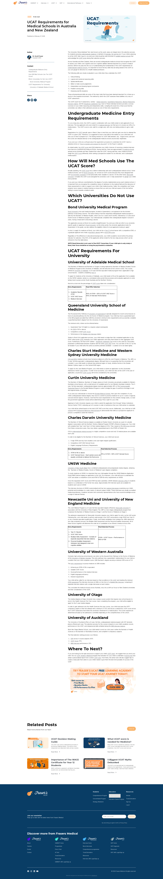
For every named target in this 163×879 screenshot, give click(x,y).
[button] (34, 3)
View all (131, 729)
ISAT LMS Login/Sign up (117, 852)
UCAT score (82, 58)
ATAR (116, 123)
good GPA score (110, 232)
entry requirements (76, 563)
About (28, 843)
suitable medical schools (122, 56)
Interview (44, 3)
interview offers (123, 481)
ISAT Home (114, 843)
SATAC (85, 278)
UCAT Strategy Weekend (84, 655)
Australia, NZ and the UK (113, 54)
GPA (72, 638)
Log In (128, 805)
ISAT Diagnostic (115, 846)
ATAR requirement (73, 582)
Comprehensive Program (100, 795)
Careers (29, 846)
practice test (129, 655)
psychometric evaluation (78, 175)
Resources (58, 858)
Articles (128, 795)
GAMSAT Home (59, 843)
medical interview (104, 125)
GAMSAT (33, 3)
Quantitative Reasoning (115, 102)
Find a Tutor (58, 849)
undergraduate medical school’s (77, 67)
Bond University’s (73, 211)
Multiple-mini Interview (90, 334)
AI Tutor (57, 852)
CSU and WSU (72, 359)
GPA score (126, 426)
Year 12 (83, 56)
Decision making (73, 104)
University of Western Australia (81, 558)
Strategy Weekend (98, 801)
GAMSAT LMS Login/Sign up (63, 862)
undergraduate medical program (82, 431)
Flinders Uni (124, 424)
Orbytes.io (94, 875)
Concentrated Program (99, 798)
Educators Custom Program (116, 799)
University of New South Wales (77, 468)
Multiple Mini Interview (117, 582)
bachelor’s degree (94, 232)
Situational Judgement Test (92, 104)
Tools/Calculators (131, 798)
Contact (133, 3)
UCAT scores (87, 373)
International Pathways (74, 3)
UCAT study (111, 653)
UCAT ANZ (108, 343)
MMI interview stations (118, 626)
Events (29, 849)
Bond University (89, 172)
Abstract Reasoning (128, 102)
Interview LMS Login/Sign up (91, 858)
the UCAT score (83, 147)
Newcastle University (122, 508)
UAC (81, 370)
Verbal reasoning (101, 102)
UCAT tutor (97, 658)
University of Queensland (97, 314)
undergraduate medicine (88, 54)
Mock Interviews (87, 846)
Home (88, 3)
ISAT (61, 3)
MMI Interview (75, 643)
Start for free (144, 3)
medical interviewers (112, 488)
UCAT (53, 3)
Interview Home (87, 843)
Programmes (58, 846)
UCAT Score (87, 332)
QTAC (102, 225)
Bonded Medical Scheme (102, 393)
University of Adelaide (81, 270)
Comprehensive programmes (91, 849)
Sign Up (128, 801)
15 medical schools (128, 149)
